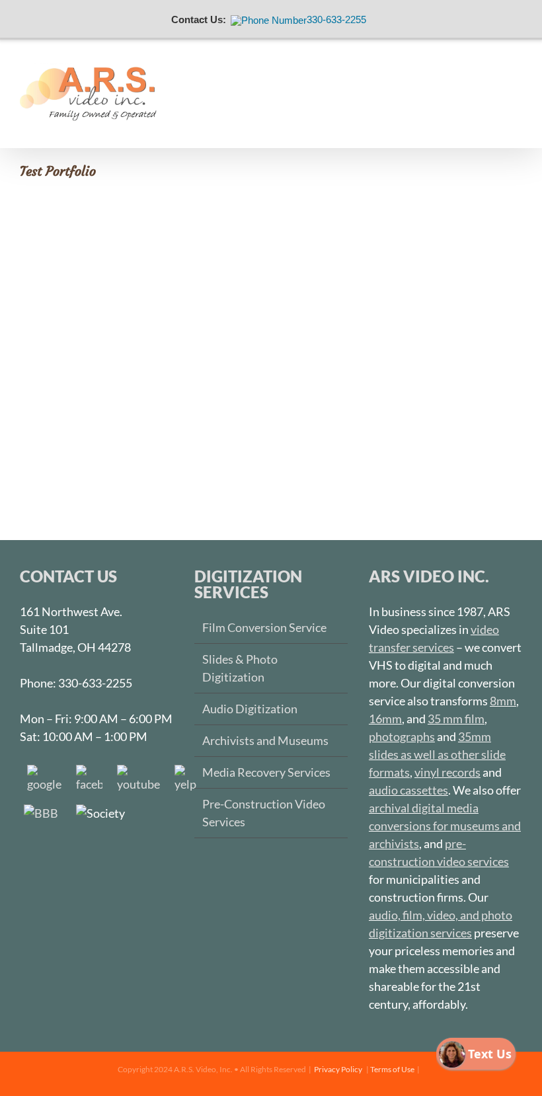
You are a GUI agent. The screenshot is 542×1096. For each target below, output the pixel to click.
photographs (402, 736)
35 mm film (456, 718)
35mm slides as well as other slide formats (437, 754)
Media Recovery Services (266, 772)
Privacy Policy (338, 1069)
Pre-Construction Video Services (263, 813)
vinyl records (447, 772)
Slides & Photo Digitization (240, 668)
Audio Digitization (249, 708)
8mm (503, 700)
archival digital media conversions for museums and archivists (445, 826)
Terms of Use (392, 1069)
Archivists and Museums (265, 740)
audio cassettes (408, 790)
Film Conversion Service (264, 627)
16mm (385, 718)
